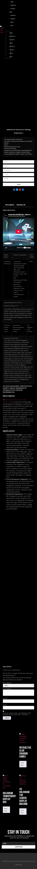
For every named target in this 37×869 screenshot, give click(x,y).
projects (13, 15)
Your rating (7, 683)
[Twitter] (17, 190)
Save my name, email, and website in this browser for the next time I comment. (17, 713)
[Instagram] (21, 30)
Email (5, 705)
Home (12, 2)
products (13, 5)
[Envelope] (26, 856)
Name (5, 698)
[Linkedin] (18, 30)
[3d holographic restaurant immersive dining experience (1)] (18, 522)
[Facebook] (13, 30)
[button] (8, 28)
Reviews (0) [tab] (21, 205)
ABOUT (12, 22)
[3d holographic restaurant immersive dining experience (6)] (18, 649)
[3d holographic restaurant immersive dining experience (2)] (18, 547)
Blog (11, 25)
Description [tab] (9, 205)
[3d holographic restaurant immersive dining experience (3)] (18, 573)
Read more (22, 764)
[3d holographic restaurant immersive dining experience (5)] (18, 624)
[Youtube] (16, 30)
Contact (12, 18)
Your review (7, 688)
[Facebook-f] (10, 856)
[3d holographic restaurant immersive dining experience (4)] (18, 598)
